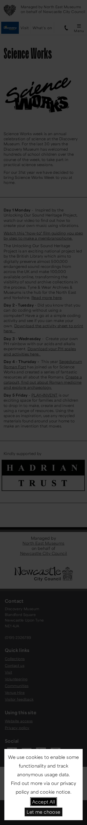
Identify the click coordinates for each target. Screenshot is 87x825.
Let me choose (43, 812)
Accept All (43, 801)
